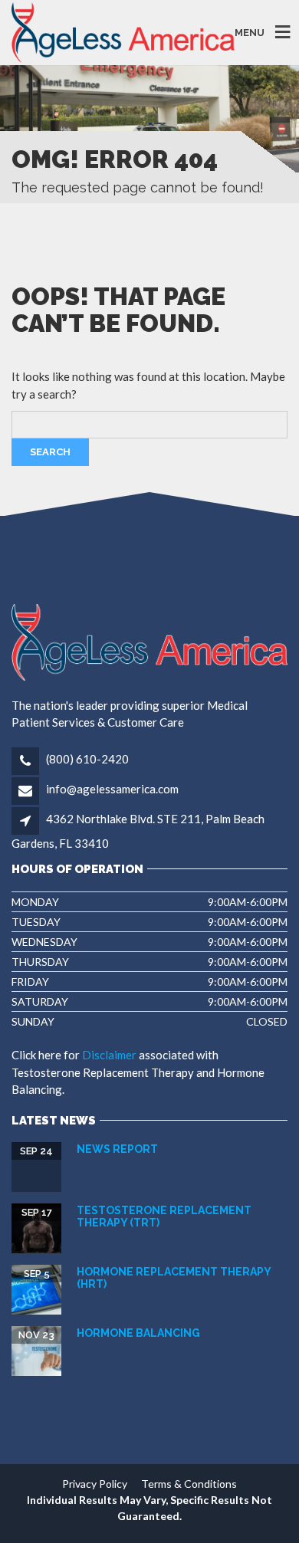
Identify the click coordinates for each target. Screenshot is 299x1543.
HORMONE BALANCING (138, 1333)
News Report (117, 1149)
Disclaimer (109, 1055)
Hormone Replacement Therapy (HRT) (174, 1277)
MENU (249, 32)
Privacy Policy (94, 1483)
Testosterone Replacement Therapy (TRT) (164, 1216)
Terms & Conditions (189, 1483)
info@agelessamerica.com (111, 789)
